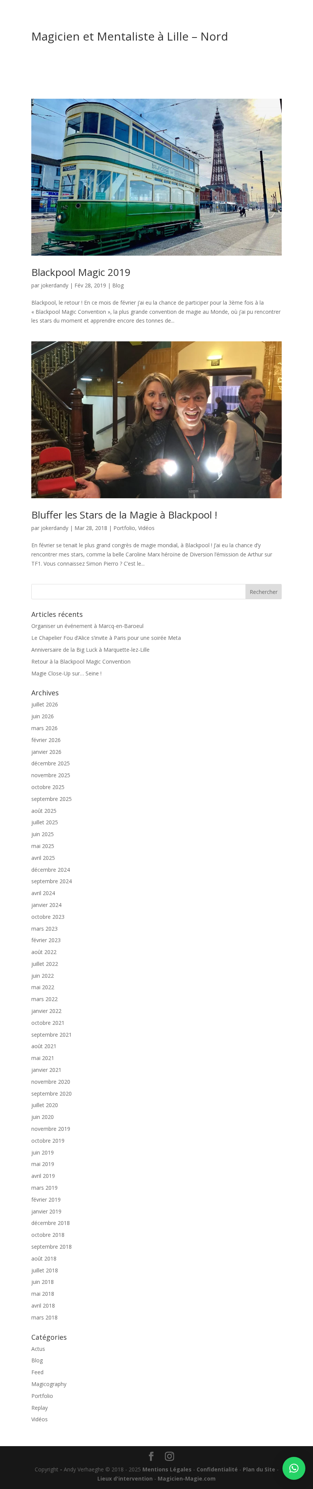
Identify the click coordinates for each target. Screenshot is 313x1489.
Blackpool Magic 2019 (81, 272)
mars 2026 (44, 728)
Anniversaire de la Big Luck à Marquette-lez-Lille (90, 649)
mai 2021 (42, 1058)
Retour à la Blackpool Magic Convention (81, 661)
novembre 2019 (50, 1128)
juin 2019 (42, 1152)
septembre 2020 (51, 1093)
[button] (293, 1468)
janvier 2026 (46, 751)
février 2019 (46, 1199)
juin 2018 (42, 1281)
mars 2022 (44, 999)
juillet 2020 (44, 1105)
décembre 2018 (50, 1222)
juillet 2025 (44, 822)
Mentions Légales (167, 1469)
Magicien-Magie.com (187, 1478)
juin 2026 (42, 716)
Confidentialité (217, 1469)
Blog (118, 285)
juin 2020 (42, 1116)
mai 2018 (42, 1293)
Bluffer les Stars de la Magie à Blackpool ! (124, 515)
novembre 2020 (50, 1081)
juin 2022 (42, 975)
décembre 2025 (50, 763)
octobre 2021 (48, 1022)
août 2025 (43, 810)
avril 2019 (43, 1175)
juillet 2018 (44, 1270)
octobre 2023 (48, 916)
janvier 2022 (46, 1010)
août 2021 (43, 1046)
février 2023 (46, 940)
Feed (37, 1372)
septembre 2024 (51, 881)
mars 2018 (44, 1317)
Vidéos (146, 528)
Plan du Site (259, 1469)
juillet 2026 (44, 704)
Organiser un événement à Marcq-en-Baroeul (87, 626)
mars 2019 (44, 1187)
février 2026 (46, 740)
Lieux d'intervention (125, 1478)
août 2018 (43, 1258)
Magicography (48, 1384)
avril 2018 (43, 1305)
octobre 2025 (48, 787)
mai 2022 (42, 987)
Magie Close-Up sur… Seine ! (66, 673)
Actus (38, 1348)
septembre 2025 (51, 798)
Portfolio (124, 528)
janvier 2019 (46, 1211)
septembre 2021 (51, 1034)
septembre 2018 (51, 1246)
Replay (39, 1407)
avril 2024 (43, 893)
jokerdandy (54, 285)
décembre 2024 (50, 869)
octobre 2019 (48, 1140)
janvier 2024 (46, 904)
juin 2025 (42, 834)
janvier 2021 (46, 1069)
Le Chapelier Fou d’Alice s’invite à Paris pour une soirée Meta (106, 637)
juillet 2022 (44, 963)
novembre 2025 (50, 775)
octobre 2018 (48, 1234)
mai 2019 (42, 1164)
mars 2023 (44, 928)
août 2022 (43, 952)
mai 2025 (42, 846)
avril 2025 (43, 857)
